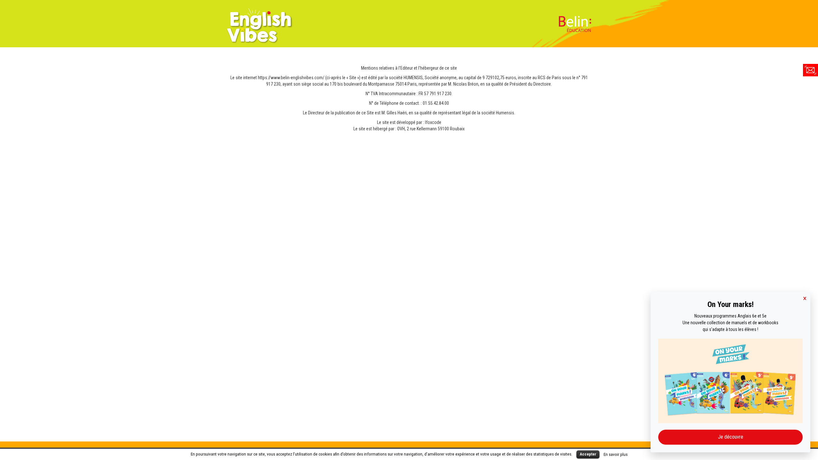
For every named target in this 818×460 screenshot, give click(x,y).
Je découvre (730, 437)
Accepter (588, 454)
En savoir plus (616, 454)
